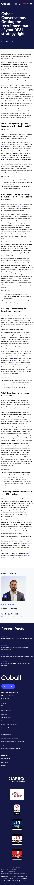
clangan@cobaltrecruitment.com (14, 617)
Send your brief (5, 759)
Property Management (7, 745)
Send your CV (5, 762)
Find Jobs (3, 766)
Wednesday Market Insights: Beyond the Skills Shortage (17, 657)
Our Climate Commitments (8, 728)
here (30, 543)
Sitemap (24, 880)
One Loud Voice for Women (16, 558)
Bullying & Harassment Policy (19, 877)
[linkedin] (6, 41)
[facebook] (1, 41)
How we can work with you (9, 721)
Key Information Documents (10, 880)
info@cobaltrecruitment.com (9, 692)
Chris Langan (7, 604)
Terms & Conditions (22, 879)
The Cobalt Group (6, 718)
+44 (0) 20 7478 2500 (7, 696)
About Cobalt (5, 714)
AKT (25, 556)
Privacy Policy (4, 877)
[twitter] (12, 41)
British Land (15, 360)
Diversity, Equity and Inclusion (9, 724)
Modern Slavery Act (8, 879)
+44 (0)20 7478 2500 (11, 614)
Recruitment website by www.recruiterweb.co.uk (14, 874)
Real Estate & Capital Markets (9, 738)
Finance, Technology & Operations (10, 748)
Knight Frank (19, 206)
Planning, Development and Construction (12, 742)
